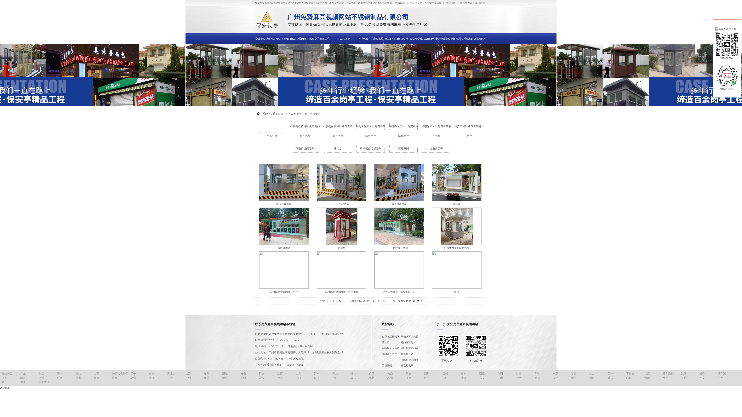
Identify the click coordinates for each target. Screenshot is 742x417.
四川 (427, 373)
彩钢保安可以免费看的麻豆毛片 (436, 128)
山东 (298, 373)
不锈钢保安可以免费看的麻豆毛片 (338, 128)
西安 (702, 377)
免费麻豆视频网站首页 (268, 38)
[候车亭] (457, 200)
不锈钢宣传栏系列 (370, 148)
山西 (96, 373)
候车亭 (456, 204)
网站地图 (451, 3)
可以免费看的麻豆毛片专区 (304, 113)
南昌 (96, 377)
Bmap (290, 364)
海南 (390, 373)
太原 (647, 373)
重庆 (408, 373)
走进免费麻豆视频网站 (447, 38)
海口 (592, 377)
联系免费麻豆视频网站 (472, 3)
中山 (500, 377)
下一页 (392, 300)
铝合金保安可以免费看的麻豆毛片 (370, 128)
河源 (427, 377)
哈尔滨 (722, 373)
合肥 (59, 377)
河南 (316, 373)
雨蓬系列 (403, 148)
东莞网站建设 (296, 358)
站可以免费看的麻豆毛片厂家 (399, 291)
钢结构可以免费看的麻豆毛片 (390, 351)
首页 (280, 113)
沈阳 (684, 373)
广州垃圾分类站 (399, 248)
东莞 (482, 377)
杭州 (41, 377)
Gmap (300, 364)
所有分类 (272, 136)
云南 (463, 373)
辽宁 (133, 373)
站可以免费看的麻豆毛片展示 (341, 291)
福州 (78, 377)
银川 (23, 382)
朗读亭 (341, 248)
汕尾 (408, 377)
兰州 (720, 377)
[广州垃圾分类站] (399, 244)
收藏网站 (400, 3)
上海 (188, 373)
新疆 (573, 373)
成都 (628, 377)
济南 (114, 377)
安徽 (243, 373)
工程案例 (345, 38)
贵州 (445, 373)
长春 (702, 373)
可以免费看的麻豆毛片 (456, 248)
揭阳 (537, 377)
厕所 (456, 291)
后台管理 (263, 364)
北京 (41, 373)
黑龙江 (171, 373)
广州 (188, 377)
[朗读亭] (341, 244)
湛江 (316, 377)
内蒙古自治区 (120, 373)
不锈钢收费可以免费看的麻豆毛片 (305, 128)
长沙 (170, 377)
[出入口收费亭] (284, 200)
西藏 (482, 373)
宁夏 (555, 373)
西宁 (4, 382)
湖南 (353, 373)
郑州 (133, 377)
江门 (298, 377)
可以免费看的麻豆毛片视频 (409, 362)
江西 (280, 373)
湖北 (335, 373)
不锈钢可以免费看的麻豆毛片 (409, 339)
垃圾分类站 (284, 248)
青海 (537, 373)
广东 (23, 373)
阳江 (445, 377)
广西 (371, 373)
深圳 (225, 377)
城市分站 (7, 373)
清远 (463, 377)
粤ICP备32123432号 (332, 333)
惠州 (371, 377)
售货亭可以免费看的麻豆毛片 (469, 128)
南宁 (573, 377)
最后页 (402, 300)
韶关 (206, 377)
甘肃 (518, 373)
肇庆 (353, 377)
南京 (23, 377)
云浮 (555, 377)
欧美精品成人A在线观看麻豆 (425, 3)
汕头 (261, 377)
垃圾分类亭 (436, 148)
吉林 (151, 373)
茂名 (335, 377)
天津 (59, 373)
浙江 (225, 373)
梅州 (390, 377)
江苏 (206, 373)
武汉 (151, 377)
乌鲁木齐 (44, 382)
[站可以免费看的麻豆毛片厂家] (399, 287)
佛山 (280, 377)
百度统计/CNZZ (263, 358)
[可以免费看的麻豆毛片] (457, 244)
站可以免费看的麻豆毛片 (284, 291)
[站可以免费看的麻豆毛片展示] (341, 287)
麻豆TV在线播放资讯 (396, 38)
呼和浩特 (668, 373)
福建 (261, 373)
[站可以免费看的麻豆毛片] (284, 287)
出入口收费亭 (283, 204)
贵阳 (647, 377)
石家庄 (630, 373)
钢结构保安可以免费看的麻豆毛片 (403, 128)
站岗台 (338, 148)
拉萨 (684, 377)
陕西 (500, 373)
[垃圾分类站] (284, 244)
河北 (78, 373)
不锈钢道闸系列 (304, 148)
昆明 (665, 377)
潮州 (518, 377)
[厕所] (457, 287)
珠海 (243, 377)
